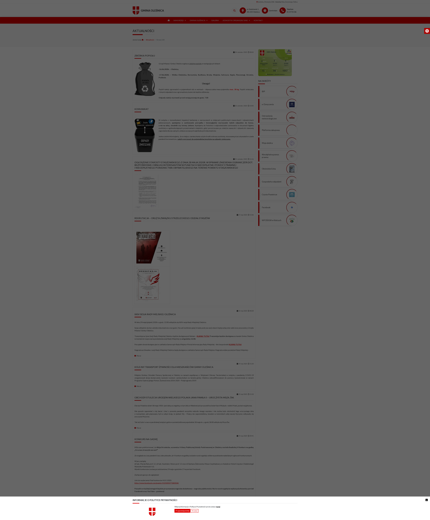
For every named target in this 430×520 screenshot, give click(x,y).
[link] (427, 31)
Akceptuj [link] (194, 511)
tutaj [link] (218, 507)
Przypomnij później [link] (182, 511)
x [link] (426, 500)
